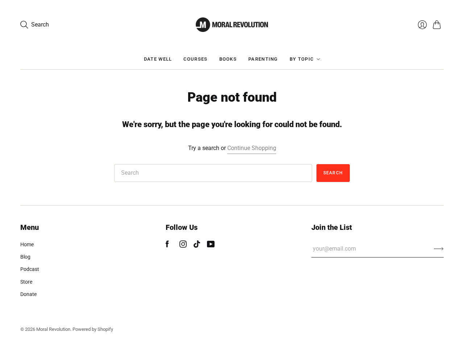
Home (27, 244)
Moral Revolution (53, 329)
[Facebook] (167, 245)
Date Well (158, 59)
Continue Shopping (251, 148)
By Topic (302, 59)
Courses (195, 59)
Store (26, 282)
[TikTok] (196, 245)
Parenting (263, 59)
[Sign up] (439, 248)
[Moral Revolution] (232, 24)
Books (228, 59)
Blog (25, 257)
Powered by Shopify (92, 329)
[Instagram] (183, 245)
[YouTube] (211, 245)
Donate (28, 294)
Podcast (29, 269)
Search (333, 172)
